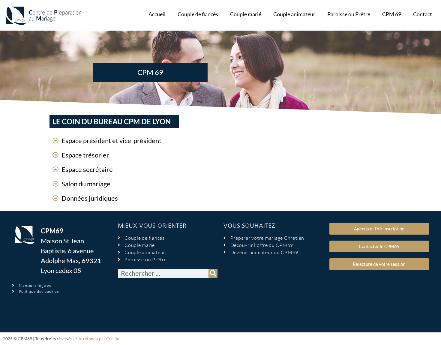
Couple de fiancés (198, 14)
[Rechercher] (213, 273)
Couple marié (245, 14)
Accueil (157, 14)
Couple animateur (294, 14)
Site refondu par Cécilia (97, 338)
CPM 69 (391, 14)
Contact (422, 14)
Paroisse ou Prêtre (348, 14)
